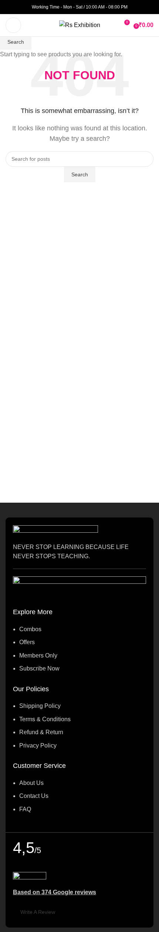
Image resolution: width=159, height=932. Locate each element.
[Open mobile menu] (13, 25)
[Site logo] (79, 24)
